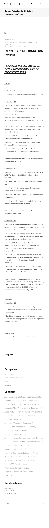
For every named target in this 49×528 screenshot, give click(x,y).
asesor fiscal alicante (26, 427)
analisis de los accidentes (15, 404)
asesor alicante (10, 416)
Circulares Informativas (25, 42)
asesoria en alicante (12, 438)
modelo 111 (9, 457)
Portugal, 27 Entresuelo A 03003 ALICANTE (10, 491)
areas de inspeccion (31, 408)
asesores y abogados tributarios (17, 423)
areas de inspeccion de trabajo (17, 412)
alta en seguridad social (29, 401)
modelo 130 (9, 460)
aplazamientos (34, 404)
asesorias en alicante (13, 445)
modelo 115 (21, 457)
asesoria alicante (20, 430)
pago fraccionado (11, 472)
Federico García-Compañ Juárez (20, 46)
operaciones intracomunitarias (16, 468)
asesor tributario (30, 445)
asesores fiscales (26, 416)
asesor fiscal (9, 427)
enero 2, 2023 (10, 40)
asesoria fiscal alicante (32, 438)
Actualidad (17, 11)
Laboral (7, 44)
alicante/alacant (11, 401)
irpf (31, 453)
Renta (31, 472)
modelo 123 (32, 457)
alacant (30, 397)
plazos (24, 472)
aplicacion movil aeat (13, 408)
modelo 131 (21, 460)
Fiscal (38, 42)
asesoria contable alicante (15, 434)
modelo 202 (32, 460)
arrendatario (37, 412)
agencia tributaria (17, 397)
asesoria (8, 430)
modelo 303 (9, 464)
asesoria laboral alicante (14, 442)
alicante (37, 397)
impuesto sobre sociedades (16, 453)
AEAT (6, 397)
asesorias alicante (34, 442)
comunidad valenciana (13, 449)
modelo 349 (21, 464)
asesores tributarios (12, 419)
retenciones (9, 475)
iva (35, 453)
